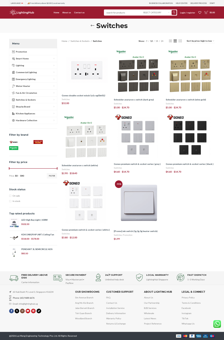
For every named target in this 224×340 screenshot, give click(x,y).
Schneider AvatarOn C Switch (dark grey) (134, 99)
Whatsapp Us (188, 323)
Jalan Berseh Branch (84, 308)
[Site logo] (21, 12)
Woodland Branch (83, 318)
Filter (52, 176)
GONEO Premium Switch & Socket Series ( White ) (86, 229)
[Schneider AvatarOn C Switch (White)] (86, 138)
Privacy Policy (188, 297)
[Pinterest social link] (33, 311)
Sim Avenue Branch (84, 297)
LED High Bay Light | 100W (34, 220)
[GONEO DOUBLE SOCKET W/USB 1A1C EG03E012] (86, 70)
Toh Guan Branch (83, 313)
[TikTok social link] (39, 311)
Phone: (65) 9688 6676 (23, 298)
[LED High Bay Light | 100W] (14, 223)
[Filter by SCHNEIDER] (20, 148)
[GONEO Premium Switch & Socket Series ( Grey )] (138, 137)
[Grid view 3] (175, 41)
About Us (148, 297)
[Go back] (92, 26)
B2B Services (150, 308)
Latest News (150, 318)
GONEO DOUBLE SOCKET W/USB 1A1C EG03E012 (83, 95)
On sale (16, 195)
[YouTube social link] (28, 311)
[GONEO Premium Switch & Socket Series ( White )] (86, 203)
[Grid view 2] (170, 41)
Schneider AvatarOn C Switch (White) (80, 165)
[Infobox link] (29, 279)
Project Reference (153, 323)
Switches (66, 99)
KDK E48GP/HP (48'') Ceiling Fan (37, 234)
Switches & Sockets (80, 41)
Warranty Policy (113, 318)
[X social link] (17, 311)
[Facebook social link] (11, 311)
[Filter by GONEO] (20, 142)
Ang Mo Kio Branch (84, 303)
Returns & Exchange (116, 323)
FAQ (108, 297)
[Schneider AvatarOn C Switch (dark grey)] (138, 72)
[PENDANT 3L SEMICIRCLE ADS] (14, 253)
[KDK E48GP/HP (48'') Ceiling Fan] (14, 238)
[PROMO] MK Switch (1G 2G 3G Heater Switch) (136, 231)
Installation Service (115, 308)
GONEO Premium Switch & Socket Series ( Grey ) (137, 164)
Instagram (186, 313)
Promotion (127, 235)
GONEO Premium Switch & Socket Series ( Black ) (189, 164)
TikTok (185, 318)
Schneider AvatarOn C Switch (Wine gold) (186, 99)
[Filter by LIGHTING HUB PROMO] (45, 142)
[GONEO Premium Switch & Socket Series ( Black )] (190, 137)
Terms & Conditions (191, 303)
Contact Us (111, 303)
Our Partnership (152, 303)
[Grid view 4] (180, 41)
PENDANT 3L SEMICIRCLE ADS (36, 249)
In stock (16, 201)
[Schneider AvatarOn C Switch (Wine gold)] (190, 72)
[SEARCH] (174, 12)
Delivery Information (116, 313)
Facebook (186, 308)
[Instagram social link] (22, 311)
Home (64, 41)
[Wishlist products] (200, 12)
